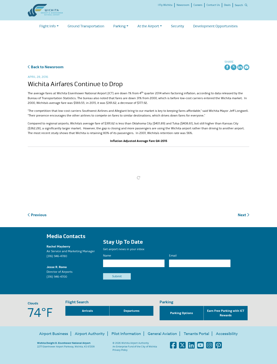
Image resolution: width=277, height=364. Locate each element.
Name (107, 255)
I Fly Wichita (165, 5)
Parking (119, 26)
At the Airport (148, 26)
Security (177, 26)
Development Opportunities (215, 26)
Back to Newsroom (47, 67)
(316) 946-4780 (57, 256)
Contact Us (213, 5)
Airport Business (53, 333)
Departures (131, 311)
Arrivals (87, 311)
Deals (227, 5)
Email (173, 255)
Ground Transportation (86, 26)
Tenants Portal (196, 333)
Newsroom (183, 5)
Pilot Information (126, 333)
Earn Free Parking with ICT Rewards (225, 313)
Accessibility (227, 333)
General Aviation (162, 333)
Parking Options (181, 313)
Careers (198, 5)
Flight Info (47, 26)
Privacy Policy (120, 350)
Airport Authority (90, 333)
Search (239, 5)
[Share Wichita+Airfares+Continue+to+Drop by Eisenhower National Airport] (246, 67)
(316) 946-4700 (57, 277)
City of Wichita (149, 346)
